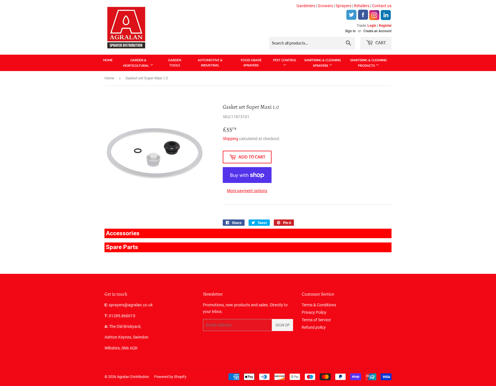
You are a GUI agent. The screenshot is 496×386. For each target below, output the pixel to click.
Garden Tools (174, 62)
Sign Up (282, 325)
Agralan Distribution (133, 376)
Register (385, 26)
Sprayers (343, 5)
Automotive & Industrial (210, 62)
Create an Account (377, 31)
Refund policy (314, 327)
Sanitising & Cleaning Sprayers (322, 62)
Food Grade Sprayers (251, 62)
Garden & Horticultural (136, 62)
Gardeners (306, 5)
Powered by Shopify (170, 376)
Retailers (361, 5)
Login (371, 26)
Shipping (230, 138)
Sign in (350, 31)
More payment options (247, 190)
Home (108, 60)
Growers (325, 5)
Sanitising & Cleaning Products (368, 62)
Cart (380, 42)
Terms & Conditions (319, 305)
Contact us (382, 5)
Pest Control (285, 60)
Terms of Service (316, 320)
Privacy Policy (314, 312)
